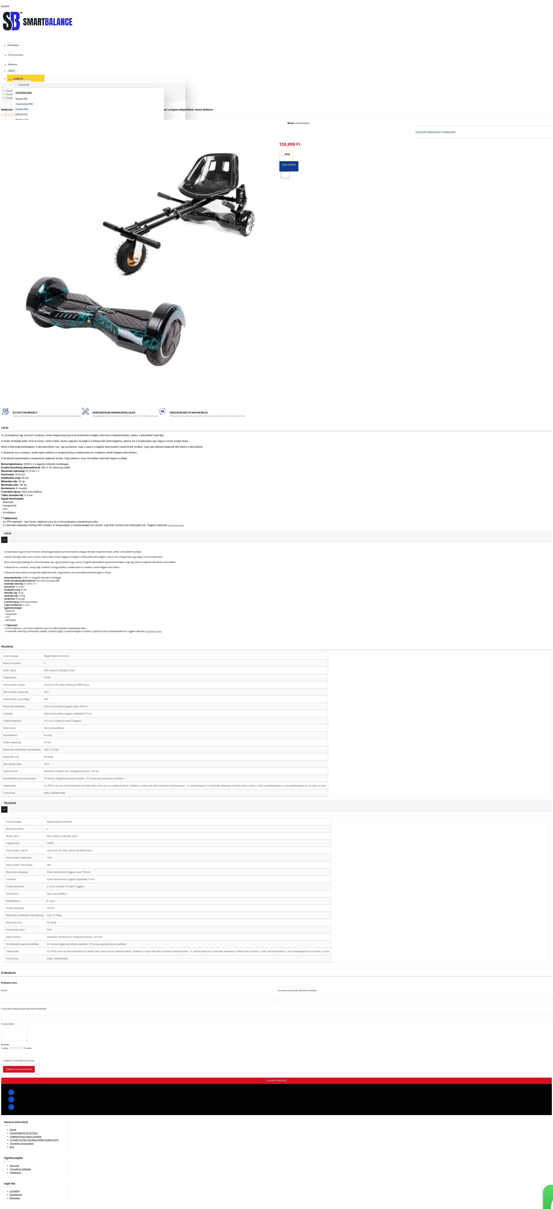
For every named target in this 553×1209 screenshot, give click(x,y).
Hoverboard (24, 92)
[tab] (276, 536)
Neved (4, 990)
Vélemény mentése (276, 1081)
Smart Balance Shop (176, 525)
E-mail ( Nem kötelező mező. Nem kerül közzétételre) (24, 1009)
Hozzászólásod (8, 1024)
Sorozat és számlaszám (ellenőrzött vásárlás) (297, 990)
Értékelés (5, 1045)
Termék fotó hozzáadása (19, 1069)
